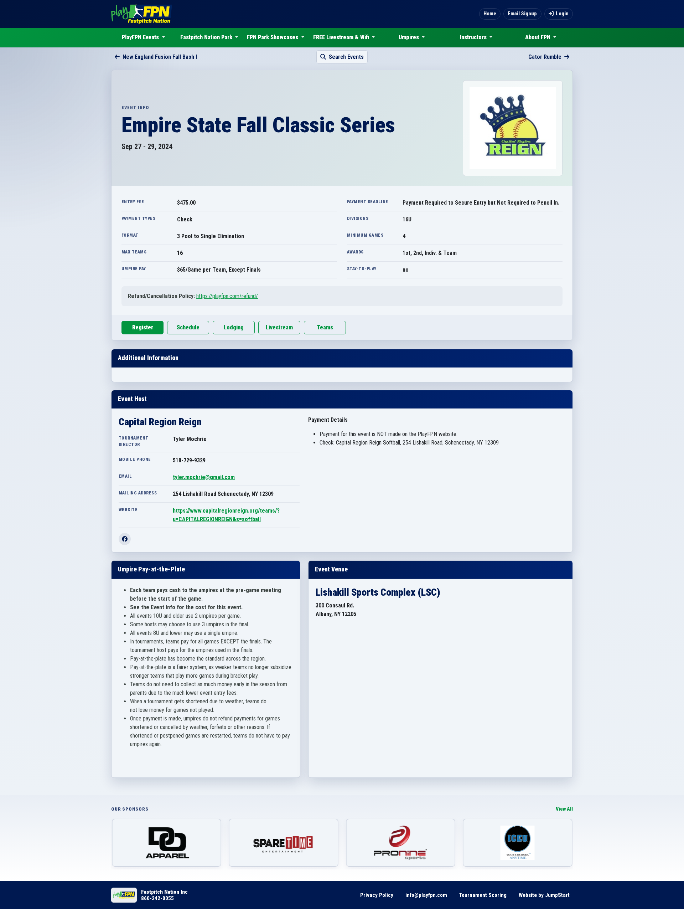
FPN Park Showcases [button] (273, 37)
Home (489, 14)
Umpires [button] (409, 37)
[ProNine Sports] (400, 843)
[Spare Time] (283, 843)
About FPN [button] (538, 37)
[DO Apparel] (166, 843)
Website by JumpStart (544, 895)
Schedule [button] (188, 327)
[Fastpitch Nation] (141, 14)
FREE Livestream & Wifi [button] (341, 37)
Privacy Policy (376, 895)
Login (562, 14)
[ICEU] (517, 843)
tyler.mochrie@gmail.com (204, 477)
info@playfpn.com (426, 895)
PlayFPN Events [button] (141, 37)
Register (142, 327)
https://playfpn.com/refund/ (227, 296)
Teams (325, 327)
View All (564, 809)
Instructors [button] (474, 37)
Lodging (234, 327)
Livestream (279, 327)
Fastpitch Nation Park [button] (207, 37)
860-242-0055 (157, 898)
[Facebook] (125, 539)
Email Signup (522, 14)
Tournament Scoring (483, 895)
